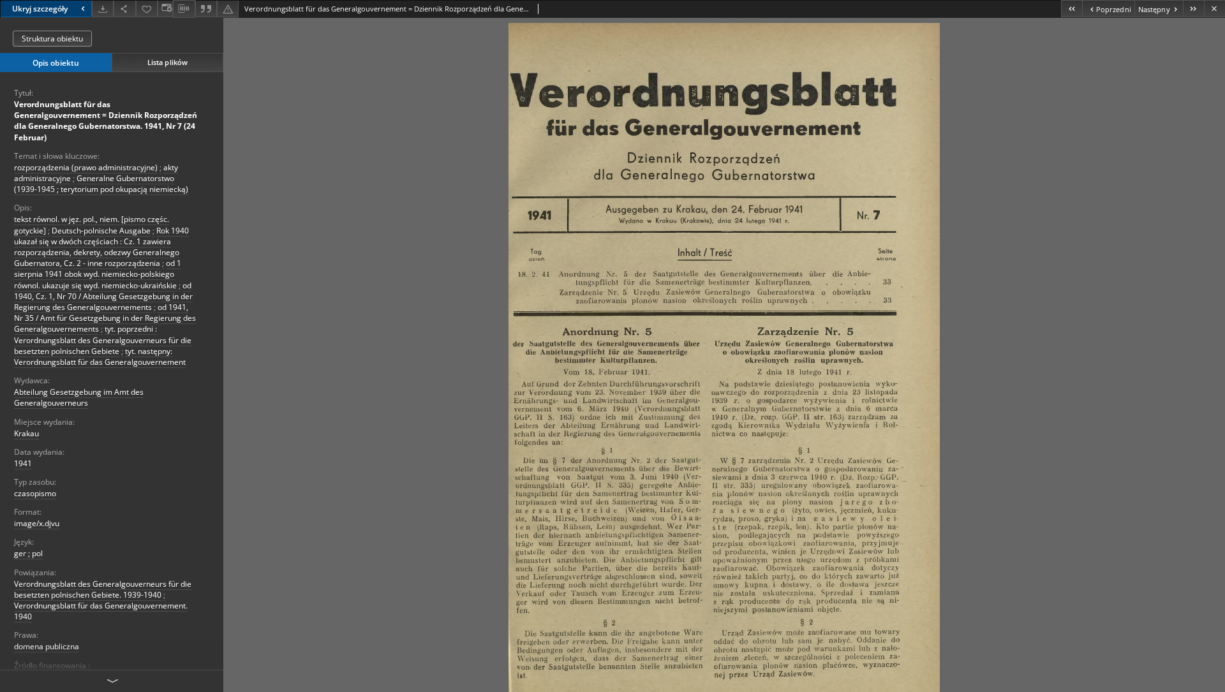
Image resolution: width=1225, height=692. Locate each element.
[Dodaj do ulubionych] (147, 8)
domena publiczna (46, 646)
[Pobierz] (103, 8)
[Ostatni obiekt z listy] (1193, 8)
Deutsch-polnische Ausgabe (101, 230)
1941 (23, 463)
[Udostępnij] (124, 8)
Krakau (26, 433)
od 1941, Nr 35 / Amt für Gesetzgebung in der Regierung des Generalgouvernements (105, 318)
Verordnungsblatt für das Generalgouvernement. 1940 (101, 611)
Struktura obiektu (52, 38)
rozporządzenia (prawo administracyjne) (86, 167)
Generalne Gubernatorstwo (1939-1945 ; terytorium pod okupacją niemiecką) (101, 184)
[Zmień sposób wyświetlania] (165, 8)
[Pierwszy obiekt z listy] (1071, 8)
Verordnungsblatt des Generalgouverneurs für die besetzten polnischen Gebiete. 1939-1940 (102, 589)
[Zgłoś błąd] (228, 8)
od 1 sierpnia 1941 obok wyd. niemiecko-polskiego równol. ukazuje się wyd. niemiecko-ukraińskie (97, 274)
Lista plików (167, 62)
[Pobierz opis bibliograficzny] (184, 9)
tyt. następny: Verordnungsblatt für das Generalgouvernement (100, 356)
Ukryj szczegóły (40, 8)
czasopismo (35, 493)
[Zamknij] (1214, 8)
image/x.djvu (36, 523)
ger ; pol (28, 553)
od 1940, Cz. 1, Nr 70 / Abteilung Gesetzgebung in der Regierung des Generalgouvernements (103, 296)
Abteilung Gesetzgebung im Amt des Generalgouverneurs (79, 397)
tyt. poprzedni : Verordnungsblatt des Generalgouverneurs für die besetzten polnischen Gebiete (102, 339)
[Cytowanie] (206, 8)
